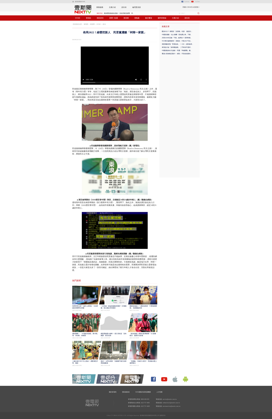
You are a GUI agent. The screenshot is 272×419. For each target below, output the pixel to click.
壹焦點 (88, 18)
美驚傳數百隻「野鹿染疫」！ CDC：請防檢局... (177, 44)
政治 (104, 24)
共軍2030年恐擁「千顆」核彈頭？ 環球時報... (177, 38)
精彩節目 (100, 18)
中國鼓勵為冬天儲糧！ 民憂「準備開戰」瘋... (177, 50)
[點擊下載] (175, 379)
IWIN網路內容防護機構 (143, 392)
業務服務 (99, 7)
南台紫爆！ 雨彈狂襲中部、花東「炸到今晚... (119, 13)
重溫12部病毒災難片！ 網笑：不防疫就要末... (177, 53)
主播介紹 (112, 7)
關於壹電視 (112, 392)
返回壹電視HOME (80, 1)
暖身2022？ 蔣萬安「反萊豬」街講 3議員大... (177, 31)
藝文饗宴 (148, 18)
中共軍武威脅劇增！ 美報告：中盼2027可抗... (177, 41)
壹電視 (86, 24)
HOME (77, 18)
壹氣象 (137, 18)
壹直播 (126, 18)
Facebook (186, 1)
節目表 (124, 7)
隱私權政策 (126, 392)
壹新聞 (92, 24)
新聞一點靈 (113, 18)
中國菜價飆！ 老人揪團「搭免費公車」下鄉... (177, 34)
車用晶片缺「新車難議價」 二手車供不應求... (177, 47)
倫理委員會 (136, 7)
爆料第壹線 (162, 18)
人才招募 (159, 392)
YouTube (197, 1)
